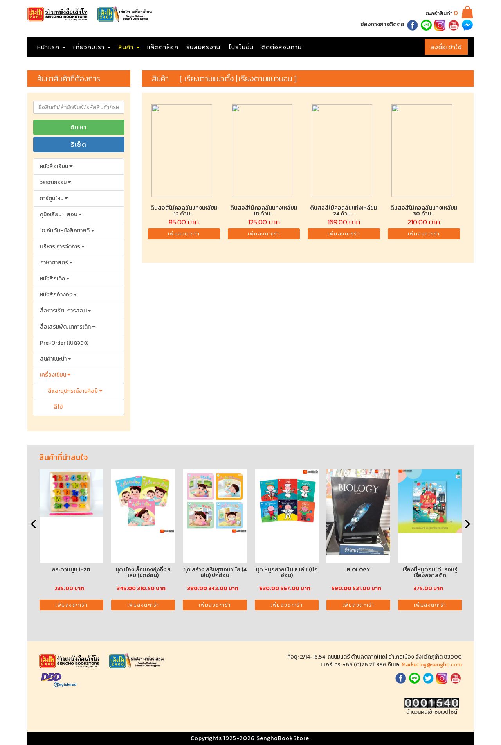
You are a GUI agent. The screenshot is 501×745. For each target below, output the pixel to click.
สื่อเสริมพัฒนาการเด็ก (66, 327)
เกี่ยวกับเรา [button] (89, 47)
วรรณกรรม (54, 182)
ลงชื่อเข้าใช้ (446, 47)
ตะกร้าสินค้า (441, 13)
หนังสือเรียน (54, 166)
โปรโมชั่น (241, 47)
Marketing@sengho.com (432, 665)
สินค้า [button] (126, 47)
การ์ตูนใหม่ (52, 198)
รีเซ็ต (79, 144)
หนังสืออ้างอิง (57, 295)
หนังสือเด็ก (53, 279)
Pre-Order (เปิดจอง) (64, 343)
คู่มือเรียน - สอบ (59, 214)
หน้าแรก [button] (49, 47)
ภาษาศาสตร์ (54, 263)
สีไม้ (58, 407)
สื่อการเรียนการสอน (64, 311)
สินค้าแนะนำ (54, 359)
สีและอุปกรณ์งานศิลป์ (73, 391)
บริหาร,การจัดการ (60, 246)
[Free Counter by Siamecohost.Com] (431, 702)
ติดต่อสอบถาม (281, 47)
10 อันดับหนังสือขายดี (65, 230)
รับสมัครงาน (203, 47)
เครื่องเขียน (53, 375)
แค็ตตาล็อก (162, 47)
